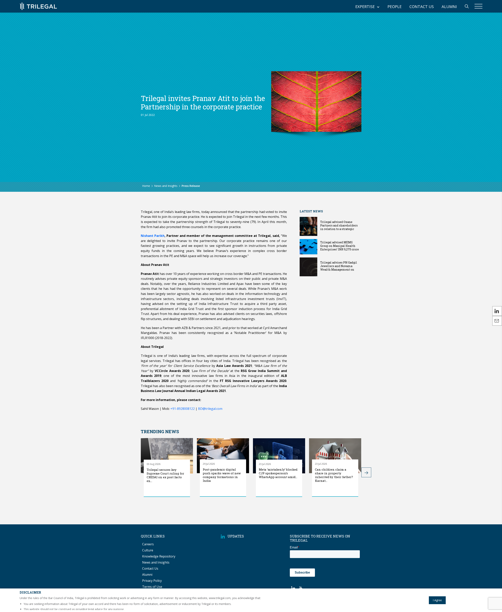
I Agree (437, 600)
